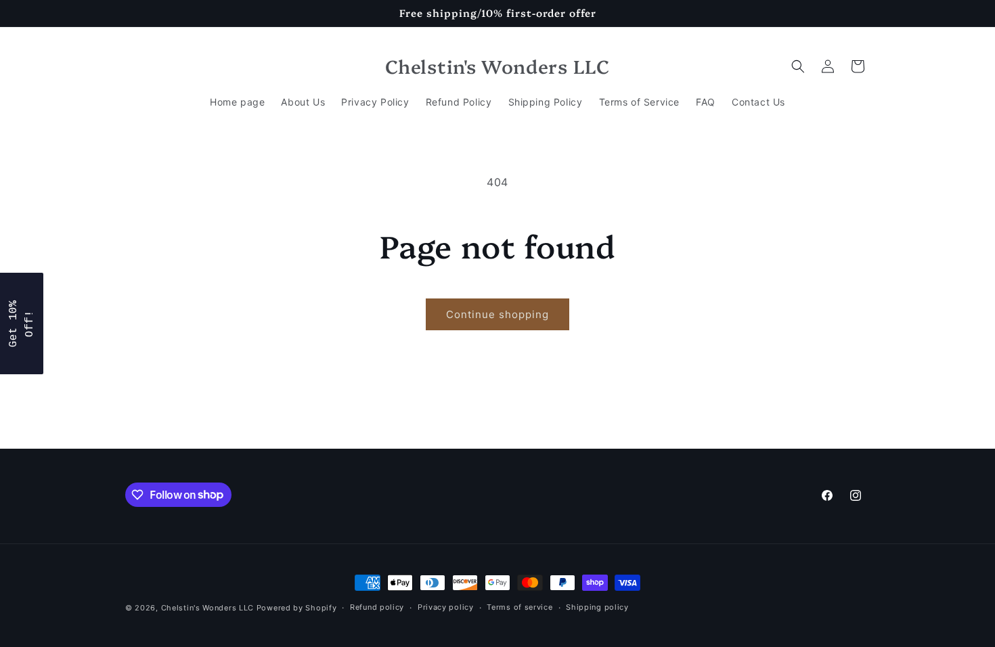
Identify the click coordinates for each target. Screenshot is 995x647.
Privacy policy (446, 607)
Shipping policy (597, 607)
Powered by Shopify (297, 607)
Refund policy (377, 607)
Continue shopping (497, 314)
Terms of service (519, 607)
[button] (798, 66)
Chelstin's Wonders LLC (207, 607)
